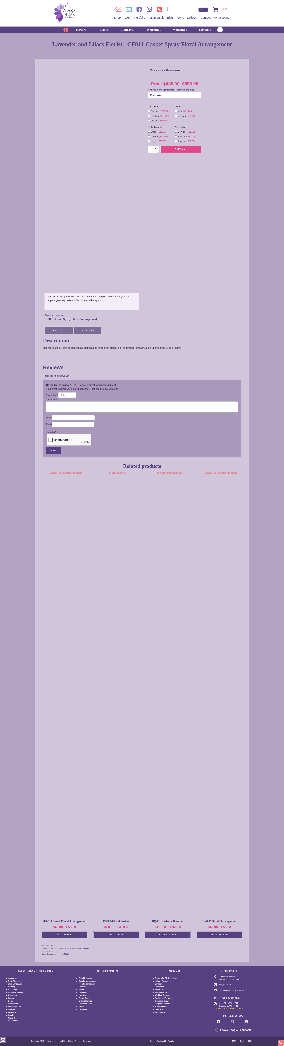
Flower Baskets (86, 998)
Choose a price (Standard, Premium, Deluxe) (171, 89)
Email (49, 424)
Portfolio (139, 17)
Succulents (84, 992)
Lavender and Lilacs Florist (58, 954)
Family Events (161, 1007)
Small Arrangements (88, 981)
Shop (117, 17)
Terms (180, 17)
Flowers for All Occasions (166, 978)
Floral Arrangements (88, 984)
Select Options (64, 935)
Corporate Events (162, 1004)
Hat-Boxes (83, 995)
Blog (170, 17)
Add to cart (181, 149)
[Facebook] (139, 9)
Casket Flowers (69, 949)
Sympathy (152, 29)
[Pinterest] (159, 9)
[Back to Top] (281, 1043)
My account (221, 17)
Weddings (179, 29)
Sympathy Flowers (84, 949)
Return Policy (160, 1012)
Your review (52, 399)
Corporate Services (163, 1001)
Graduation (159, 987)
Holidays (127, 29)
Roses (82, 1007)
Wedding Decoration (163, 995)
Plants (104, 29)
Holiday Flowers (161, 981)
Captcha (51, 432)
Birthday (158, 984)
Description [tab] (59, 330)
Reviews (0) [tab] (88, 330)
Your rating (52, 395)
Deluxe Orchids (85, 1004)
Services (204, 29)
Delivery (192, 17)
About (127, 17)
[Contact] (128, 9)
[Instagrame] (149, 9)
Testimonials (156, 17)
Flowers (81, 29)
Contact (205, 17)
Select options (116, 935)
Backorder (49, 951)
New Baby (159, 990)
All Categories (57, 949)
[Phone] (118, 9)
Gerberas (83, 1009)
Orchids (82, 987)
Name (49, 417)
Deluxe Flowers (85, 1001)
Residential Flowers (163, 998)
